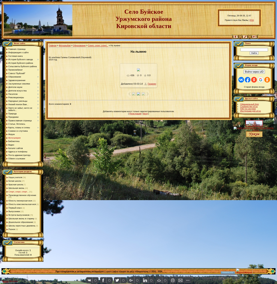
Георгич (152, 84)
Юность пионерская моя (20, 201)
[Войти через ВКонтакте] (241, 80)
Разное (11, 229)
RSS (252, 20)
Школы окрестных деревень (21, 226)
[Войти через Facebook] (247, 80)
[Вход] (254, 38)
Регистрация (135, 113)
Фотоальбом (65, 45)
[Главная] (236, 38)
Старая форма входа (254, 87)
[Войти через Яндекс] (254, 80)
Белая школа (14, 181)
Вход (145, 113)
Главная (53, 45)
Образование (79, 45)
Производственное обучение (22, 195)
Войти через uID (254, 71)
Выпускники (14, 211)
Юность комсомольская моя (22, 204)
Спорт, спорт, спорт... (18, 192)
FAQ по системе (248, 109)
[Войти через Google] (261, 80)
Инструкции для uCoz (250, 111)
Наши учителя (15, 177)
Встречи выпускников (18, 215)
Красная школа (15, 184)
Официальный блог (249, 104)
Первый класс (15, 208)
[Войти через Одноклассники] (267, 80)
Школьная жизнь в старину (21, 218)
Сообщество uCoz (249, 106)
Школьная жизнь (16, 188)
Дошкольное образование (20, 222)
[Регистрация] (245, 38)
